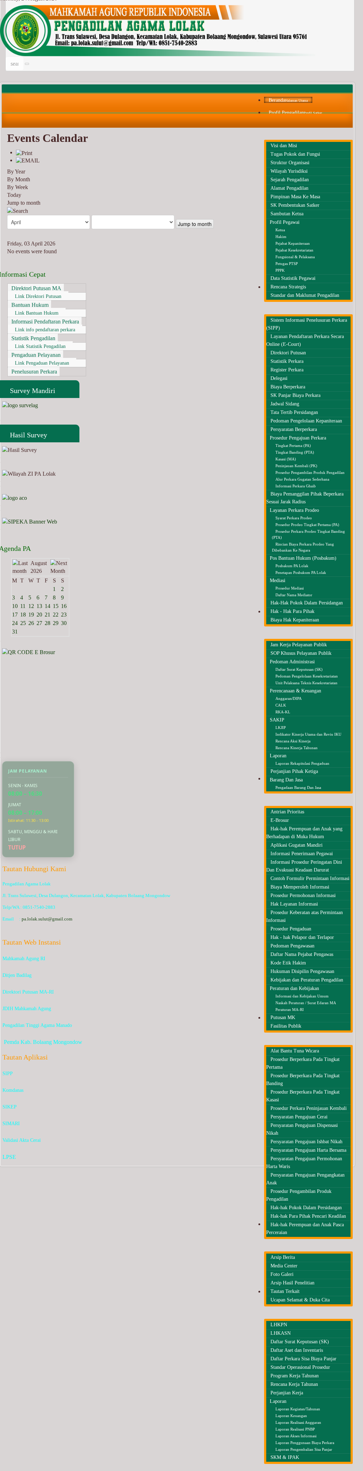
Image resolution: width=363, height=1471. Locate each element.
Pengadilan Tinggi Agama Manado (37, 1025)
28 (47, 623)
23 (64, 615)
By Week (17, 187)
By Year (16, 171)
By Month (18, 179)
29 (55, 623)
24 (15, 623)
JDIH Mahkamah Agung (26, 1008)
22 (55, 615)
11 (23, 606)
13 (39, 606)
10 (15, 606)
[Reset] (27, 64)
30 (64, 623)
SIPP (7, 1073)
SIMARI (11, 1123)
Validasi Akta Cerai (21, 1140)
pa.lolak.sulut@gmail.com (47, 919)
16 (64, 606)
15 (55, 606)
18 (23, 615)
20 (39, 615)
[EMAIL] (28, 160)
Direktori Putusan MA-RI (28, 992)
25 (23, 623)
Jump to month (23, 203)
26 (31, 623)
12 (31, 606)
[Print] (24, 152)
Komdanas (12, 1090)
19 (31, 615)
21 (47, 615)
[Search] (17, 211)
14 (47, 606)
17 (15, 615)
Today (14, 195)
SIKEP (9, 1107)
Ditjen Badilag (17, 975)
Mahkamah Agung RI (23, 958)
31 (15, 632)
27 (39, 623)
